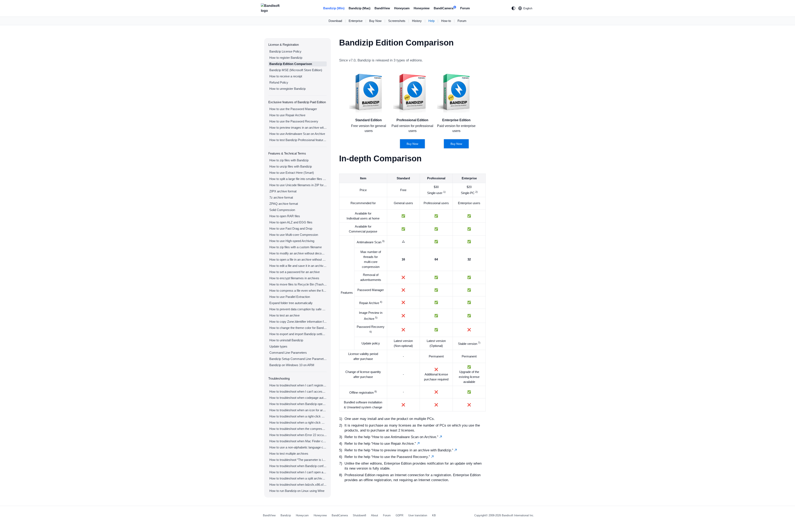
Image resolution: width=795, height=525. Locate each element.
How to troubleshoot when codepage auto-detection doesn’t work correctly (298, 397)
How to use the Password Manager (293, 109)
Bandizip (286, 515)
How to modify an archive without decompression (298, 253)
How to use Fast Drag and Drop (290, 228)
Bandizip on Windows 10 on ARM (291, 365)
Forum (465, 8)
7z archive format (281, 197)
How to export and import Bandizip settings (298, 334)
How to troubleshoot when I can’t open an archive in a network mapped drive (298, 472)
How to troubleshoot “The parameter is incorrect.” (298, 459)
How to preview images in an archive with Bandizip (298, 127)
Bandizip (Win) (333, 8)
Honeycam (402, 8)
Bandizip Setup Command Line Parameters (298, 359)
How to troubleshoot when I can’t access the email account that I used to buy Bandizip (298, 391)
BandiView (382, 8)
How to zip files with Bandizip (288, 160)
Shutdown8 (359, 515)
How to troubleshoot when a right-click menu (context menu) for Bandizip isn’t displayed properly (298, 422)
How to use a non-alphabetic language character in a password (298, 447)
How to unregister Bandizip (287, 88)
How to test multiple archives (288, 453)
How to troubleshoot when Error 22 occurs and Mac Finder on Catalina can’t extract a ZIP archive (298, 435)
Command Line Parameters (288, 352)
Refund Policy (278, 82)
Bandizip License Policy (285, 51)
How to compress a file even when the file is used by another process (298, 290)
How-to (446, 21)
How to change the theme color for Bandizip (298, 328)
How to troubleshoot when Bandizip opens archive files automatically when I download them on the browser (298, 404)
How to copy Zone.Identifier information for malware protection (298, 321)
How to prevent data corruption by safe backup (298, 309)
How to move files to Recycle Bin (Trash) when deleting (298, 284)
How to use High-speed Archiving (291, 241)
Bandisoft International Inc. (518, 515)
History (417, 21)
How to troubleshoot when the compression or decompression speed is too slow (298, 428)
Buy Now (375, 21)
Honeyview (422, 8)
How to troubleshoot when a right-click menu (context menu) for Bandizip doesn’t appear (298, 416)
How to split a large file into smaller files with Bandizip (298, 179)
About (374, 515)
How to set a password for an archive (294, 272)
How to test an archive (284, 315)
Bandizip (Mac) (359, 8)
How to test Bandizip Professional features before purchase (298, 140)
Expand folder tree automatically (291, 303)
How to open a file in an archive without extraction (298, 259)
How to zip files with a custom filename (295, 247)
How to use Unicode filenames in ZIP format (298, 185)
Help (431, 21)
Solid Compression (282, 210)
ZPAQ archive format (283, 203)
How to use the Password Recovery (293, 121)
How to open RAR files (284, 216)
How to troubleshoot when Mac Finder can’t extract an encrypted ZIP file (298, 441)
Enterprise (356, 21)
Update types (278, 346)
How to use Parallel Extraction (289, 296)
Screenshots (396, 21)
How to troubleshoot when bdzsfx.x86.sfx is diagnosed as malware (298, 484)
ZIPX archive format (282, 191)
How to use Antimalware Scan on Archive (297, 133)
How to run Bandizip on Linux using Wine (296, 491)
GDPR (399, 515)
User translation (417, 515)
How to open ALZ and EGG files (290, 222)
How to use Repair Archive (287, 115)
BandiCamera (444, 8)
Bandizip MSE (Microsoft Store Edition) (295, 70)
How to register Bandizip (285, 57)
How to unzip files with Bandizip (290, 166)
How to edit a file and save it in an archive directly (298, 265)
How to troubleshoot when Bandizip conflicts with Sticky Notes (298, 466)
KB (434, 515)
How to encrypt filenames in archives (294, 278)
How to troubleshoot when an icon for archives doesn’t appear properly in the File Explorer (298, 410)
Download (335, 21)
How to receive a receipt (285, 76)
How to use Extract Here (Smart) (291, 172)
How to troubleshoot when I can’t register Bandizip (298, 385)
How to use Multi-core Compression (293, 234)
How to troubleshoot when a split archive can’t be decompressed (298, 478)
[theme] (513, 8)
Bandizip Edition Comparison (290, 64)
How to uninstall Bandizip (286, 340)
